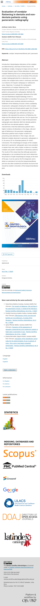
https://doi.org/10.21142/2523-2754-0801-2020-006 (21, 49)
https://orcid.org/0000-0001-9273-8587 (12, 44)
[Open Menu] (2, 2)
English (5, 359)
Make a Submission (10, 370)
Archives (10, 6)
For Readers (6, 381)
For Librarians (6, 386)
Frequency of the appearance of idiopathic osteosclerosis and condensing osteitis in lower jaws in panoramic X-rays (22, 329)
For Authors (6, 384)
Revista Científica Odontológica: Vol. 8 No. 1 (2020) (21, 311)
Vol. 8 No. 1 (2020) (20, 6)
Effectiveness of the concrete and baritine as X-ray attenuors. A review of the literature (21, 318)
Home (3, 6)
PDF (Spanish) (8, 254)
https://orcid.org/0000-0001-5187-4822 (12, 34)
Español (5, 361)
